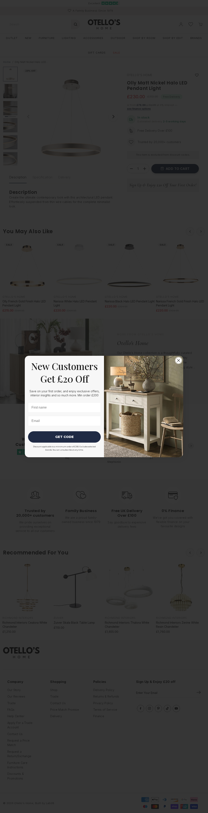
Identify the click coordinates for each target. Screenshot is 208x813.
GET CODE (64, 437)
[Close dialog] (179, 360)
